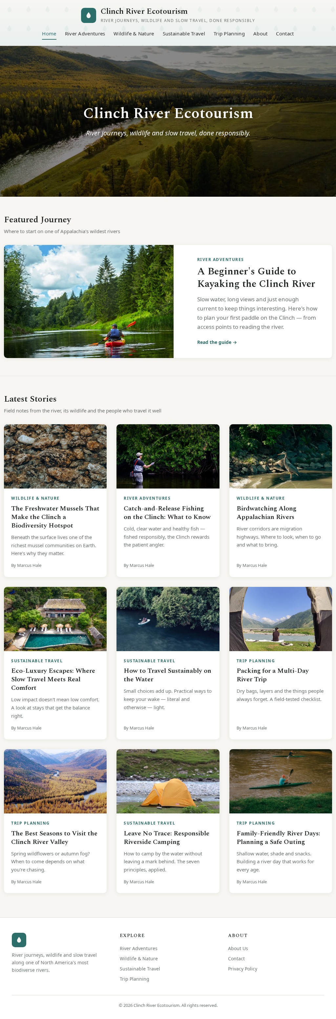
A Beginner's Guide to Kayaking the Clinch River (256, 277)
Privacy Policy (242, 969)
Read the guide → (217, 342)
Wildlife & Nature (134, 33)
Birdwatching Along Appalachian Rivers (266, 513)
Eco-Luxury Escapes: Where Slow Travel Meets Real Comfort (53, 679)
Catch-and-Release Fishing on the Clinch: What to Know (167, 513)
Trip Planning (229, 33)
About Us (238, 948)
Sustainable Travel (184, 33)
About (260, 33)
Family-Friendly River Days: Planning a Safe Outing (278, 838)
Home (49, 33)
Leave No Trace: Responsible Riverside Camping (166, 838)
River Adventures (85, 33)
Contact (285, 33)
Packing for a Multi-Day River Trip (273, 675)
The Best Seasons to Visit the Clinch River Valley (54, 838)
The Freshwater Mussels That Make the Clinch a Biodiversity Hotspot (55, 517)
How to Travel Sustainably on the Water (167, 675)
